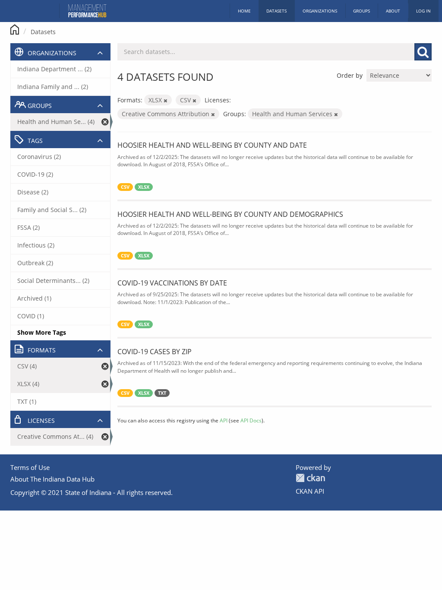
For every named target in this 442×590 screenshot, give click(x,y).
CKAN (310, 477)
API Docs (251, 420)
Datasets (276, 11)
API (223, 420)
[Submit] (423, 51)
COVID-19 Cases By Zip (154, 351)
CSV (125, 187)
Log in (423, 11)
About (393, 11)
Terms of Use (30, 467)
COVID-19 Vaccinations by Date (172, 283)
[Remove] (165, 100)
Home (244, 11)
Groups (361, 11)
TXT (162, 393)
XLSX (143, 187)
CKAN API (310, 491)
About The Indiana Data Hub (52, 479)
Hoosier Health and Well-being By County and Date (212, 145)
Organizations (320, 11)
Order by (350, 75)
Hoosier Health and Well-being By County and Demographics (230, 214)
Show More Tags (41, 332)
